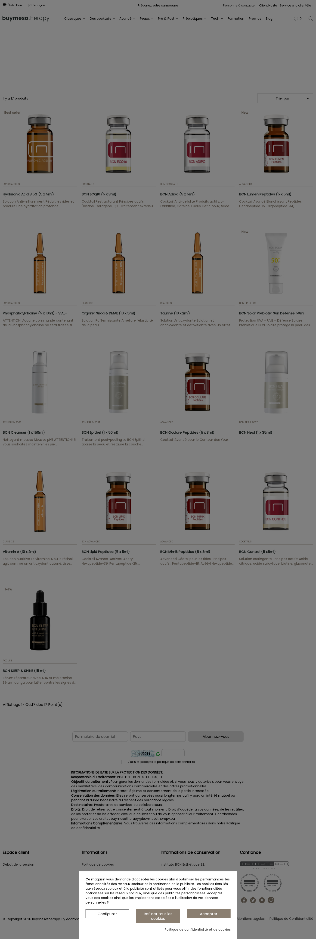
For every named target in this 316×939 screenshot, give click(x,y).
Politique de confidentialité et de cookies (198, 929)
